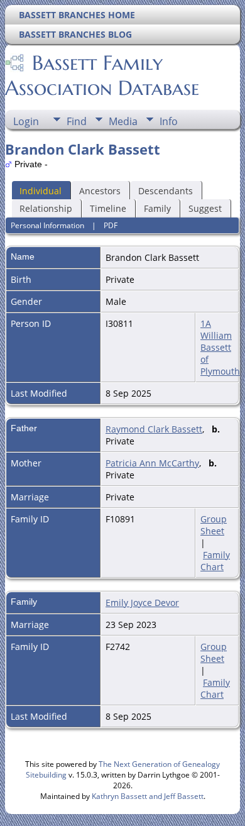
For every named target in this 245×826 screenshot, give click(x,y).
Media (123, 121)
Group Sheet (213, 525)
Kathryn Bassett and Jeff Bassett (148, 796)
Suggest (205, 208)
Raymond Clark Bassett (154, 429)
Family (157, 208)
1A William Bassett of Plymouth (220, 347)
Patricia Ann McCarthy (152, 463)
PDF (110, 225)
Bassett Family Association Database (102, 75)
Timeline (108, 208)
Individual (40, 191)
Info (169, 121)
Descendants (165, 191)
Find (77, 121)
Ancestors (100, 191)
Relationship (45, 208)
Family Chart (215, 561)
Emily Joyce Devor (142, 602)
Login (26, 121)
